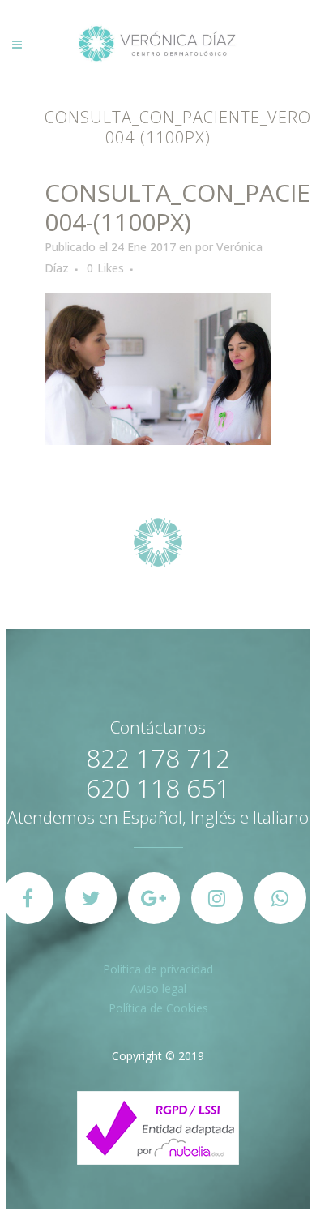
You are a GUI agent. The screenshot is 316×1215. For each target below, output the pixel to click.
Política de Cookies (158, 1008)
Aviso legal (158, 988)
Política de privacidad (158, 969)
